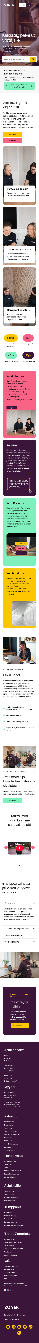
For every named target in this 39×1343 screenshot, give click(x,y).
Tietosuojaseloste (11, 1266)
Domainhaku (8, 1125)
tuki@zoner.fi (8, 1078)
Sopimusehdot (9, 1272)
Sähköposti (8, 1141)
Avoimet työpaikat (10, 1255)
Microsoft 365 (9, 1147)
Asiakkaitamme (9, 1239)
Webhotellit (8, 1128)
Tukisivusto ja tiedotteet (13, 1191)
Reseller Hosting (10, 1216)
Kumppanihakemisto (11, 1197)
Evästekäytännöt (10, 1269)
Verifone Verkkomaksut (12, 1171)
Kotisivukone (8, 1138)
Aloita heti (12, 134)
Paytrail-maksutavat (11, 1174)
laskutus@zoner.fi (10, 1081)
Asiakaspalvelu (9, 1246)
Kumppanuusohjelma (11, 1222)
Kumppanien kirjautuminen (13, 1225)
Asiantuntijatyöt (10, 1161)
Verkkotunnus (9, 1122)
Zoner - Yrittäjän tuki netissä (14, 1242)
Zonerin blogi (9, 1194)
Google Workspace (11, 1144)
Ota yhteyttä (17, 1025)
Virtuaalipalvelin (9, 1150)
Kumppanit (8, 1212)
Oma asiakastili (9, 1201)
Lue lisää (12, 140)
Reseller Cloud (9, 1219)
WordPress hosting (11, 1131)
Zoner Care (8, 1164)
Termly (6, 1168)
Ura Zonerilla (8, 1252)
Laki (5, 1279)
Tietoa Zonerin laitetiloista (14, 1249)
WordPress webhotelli (12, 1134)
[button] (29, 5)
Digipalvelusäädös (11, 1276)
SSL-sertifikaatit (10, 1177)
